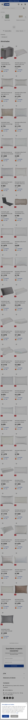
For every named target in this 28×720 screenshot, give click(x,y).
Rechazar (14, 716)
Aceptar (5, 716)
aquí (17, 713)
